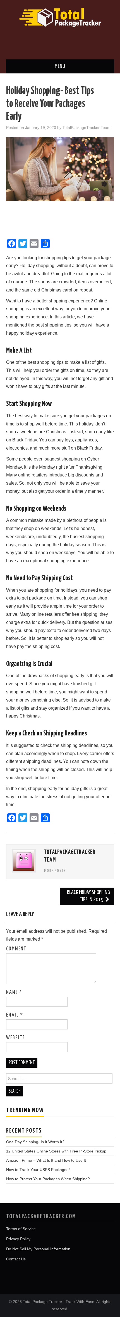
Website (15, 1037)
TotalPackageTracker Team (87, 127)
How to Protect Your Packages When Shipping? (48, 1179)
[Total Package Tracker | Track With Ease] (60, 17)
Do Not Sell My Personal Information (38, 1249)
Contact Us (16, 1259)
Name (14, 992)
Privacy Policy (18, 1239)
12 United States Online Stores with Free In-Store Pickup (56, 1151)
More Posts (55, 871)
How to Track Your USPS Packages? (38, 1169)
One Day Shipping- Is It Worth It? (35, 1142)
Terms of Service (21, 1228)
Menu (60, 66)
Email (14, 1015)
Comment (16, 949)
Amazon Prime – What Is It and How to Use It (46, 1160)
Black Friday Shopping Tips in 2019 (88, 896)
